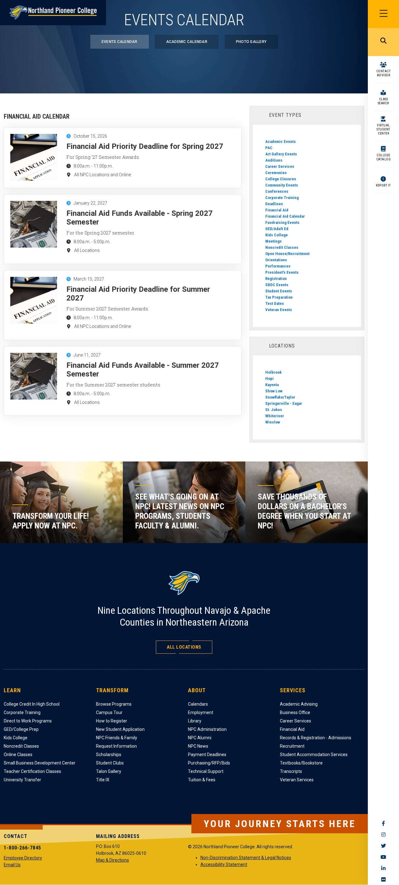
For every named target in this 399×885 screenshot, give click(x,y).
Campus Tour (109, 712)
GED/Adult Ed (276, 228)
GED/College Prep (21, 729)
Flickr (383, 879)
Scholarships (108, 754)
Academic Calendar (186, 42)
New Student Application (120, 729)
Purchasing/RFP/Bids (209, 762)
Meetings (273, 241)
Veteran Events (278, 309)
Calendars (198, 704)
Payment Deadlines (207, 754)
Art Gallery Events (281, 154)
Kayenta (272, 384)
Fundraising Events (282, 222)
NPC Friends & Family (116, 737)
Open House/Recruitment (287, 253)
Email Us (12, 864)
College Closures (280, 179)
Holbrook (273, 372)
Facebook (383, 823)
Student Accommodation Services (314, 754)
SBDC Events (276, 284)
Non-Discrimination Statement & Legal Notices (245, 857)
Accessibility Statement (223, 864)
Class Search (383, 101)
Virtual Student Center (383, 129)
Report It (383, 185)
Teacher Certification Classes (32, 771)
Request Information (116, 746)
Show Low (273, 391)
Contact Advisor (383, 73)
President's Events (282, 272)
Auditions (273, 160)
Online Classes (18, 754)
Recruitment (292, 746)
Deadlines (274, 203)
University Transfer (22, 779)
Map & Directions (112, 860)
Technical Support (206, 771)
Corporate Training (282, 197)
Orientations (276, 260)
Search (383, 42)
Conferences (276, 191)
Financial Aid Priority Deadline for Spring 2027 (144, 146)
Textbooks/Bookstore (301, 762)
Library (194, 720)
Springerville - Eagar (283, 403)
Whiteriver (274, 416)
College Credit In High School (32, 704)
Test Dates (274, 303)
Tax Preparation (279, 297)
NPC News (198, 746)
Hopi (269, 378)
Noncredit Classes (281, 247)
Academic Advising (299, 704)
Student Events (278, 291)
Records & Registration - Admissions (315, 737)
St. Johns (273, 409)
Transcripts (291, 771)
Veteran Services (297, 779)
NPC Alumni (199, 737)
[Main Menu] (383, 14)
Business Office (295, 712)
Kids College (276, 235)
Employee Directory (23, 857)
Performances (278, 266)
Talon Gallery (108, 771)
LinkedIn (383, 868)
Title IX (102, 779)
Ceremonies (276, 172)
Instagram (383, 834)
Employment (200, 712)
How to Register (111, 720)
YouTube (383, 857)
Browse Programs (114, 704)
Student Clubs (110, 762)
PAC (268, 147)
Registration (276, 278)
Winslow (272, 422)
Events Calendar (119, 42)
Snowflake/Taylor (280, 397)
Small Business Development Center (39, 762)
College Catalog (383, 157)
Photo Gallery (251, 42)
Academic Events (280, 141)
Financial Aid (276, 210)
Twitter (383, 845)
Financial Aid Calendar (285, 216)
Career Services (279, 166)
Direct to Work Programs (28, 720)
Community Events (281, 185)
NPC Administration (207, 729)
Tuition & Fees (201, 779)
